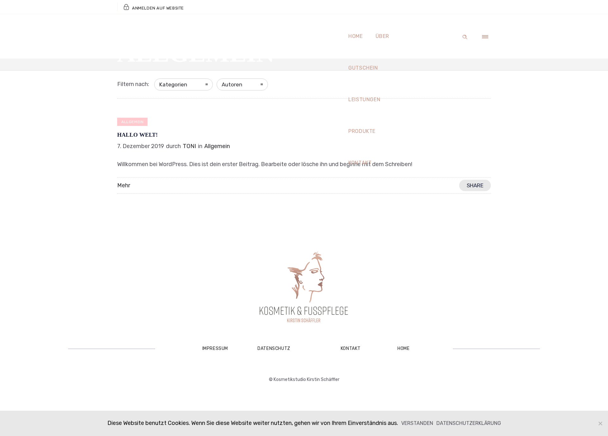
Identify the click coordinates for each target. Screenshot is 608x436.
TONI (189, 146)
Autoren (232, 84)
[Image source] (304, 288)
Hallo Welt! (137, 135)
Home (355, 36)
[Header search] (465, 36)
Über (383, 36)
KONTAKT (351, 348)
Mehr (123, 185)
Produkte (362, 131)
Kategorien (173, 84)
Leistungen (364, 100)
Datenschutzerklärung (468, 423)
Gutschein (363, 68)
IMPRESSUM (215, 348)
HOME (403, 348)
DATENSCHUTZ (273, 348)
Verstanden (417, 423)
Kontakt (359, 163)
